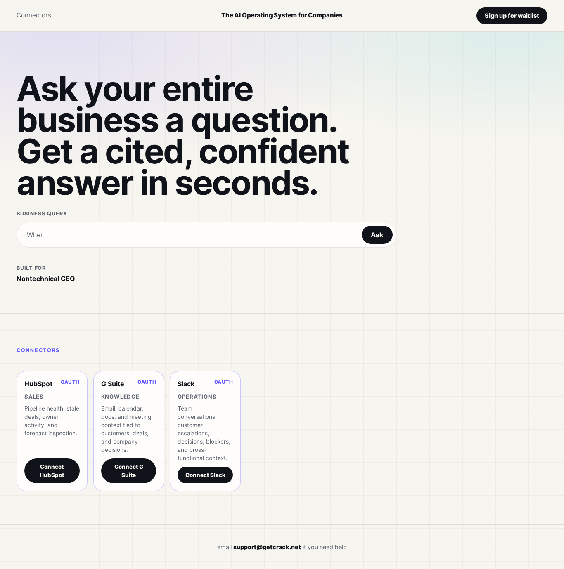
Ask (377, 235)
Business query (42, 213)
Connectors (34, 15)
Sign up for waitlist (512, 15)
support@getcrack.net (267, 546)
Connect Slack (205, 475)
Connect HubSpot (52, 470)
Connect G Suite (128, 470)
